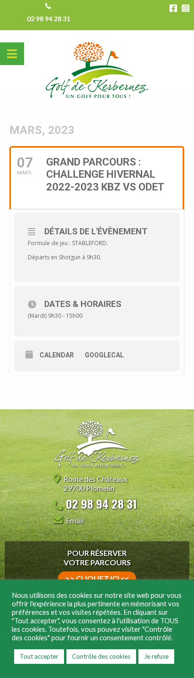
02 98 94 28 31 (48, 19)
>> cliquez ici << (97, 578)
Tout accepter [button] (39, 656)
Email (75, 520)
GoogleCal (104, 355)
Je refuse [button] (156, 656)
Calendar (57, 355)
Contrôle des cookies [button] (101, 656)
